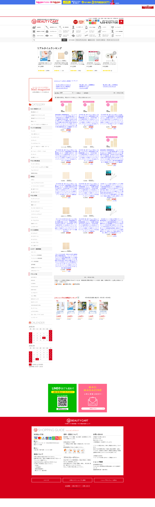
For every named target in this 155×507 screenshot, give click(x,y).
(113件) (115, 200)
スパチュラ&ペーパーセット (63, 84)
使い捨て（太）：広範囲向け (87, 84)
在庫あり (79, 93)
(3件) (91, 164)
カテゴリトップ (57, 80)
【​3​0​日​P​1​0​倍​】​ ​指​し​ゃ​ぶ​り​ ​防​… (93, 313)
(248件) (115, 236)
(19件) (69, 131)
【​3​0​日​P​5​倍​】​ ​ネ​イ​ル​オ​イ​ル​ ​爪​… (103, 313)
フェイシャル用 (83, 88)
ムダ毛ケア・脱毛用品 (66, 80)
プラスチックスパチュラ (109, 86)
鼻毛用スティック (84, 86)
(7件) (91, 128)
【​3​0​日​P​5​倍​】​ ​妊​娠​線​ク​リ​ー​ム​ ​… (60, 313)
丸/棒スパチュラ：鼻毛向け (63, 86)
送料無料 (86, 93)
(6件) (69, 164)
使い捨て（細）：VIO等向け (110, 84)
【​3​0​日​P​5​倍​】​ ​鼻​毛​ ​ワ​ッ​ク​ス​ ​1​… (71, 313)
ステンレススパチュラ (62, 88)
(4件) (114, 128)
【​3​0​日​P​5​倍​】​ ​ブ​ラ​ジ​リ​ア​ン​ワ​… (82, 313)
